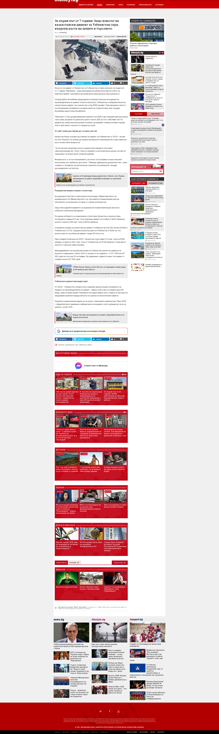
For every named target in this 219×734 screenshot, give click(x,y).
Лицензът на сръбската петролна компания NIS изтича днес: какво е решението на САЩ (144, 140)
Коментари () (121, 36)
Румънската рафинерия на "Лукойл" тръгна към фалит (154, 197)
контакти (161, 732)
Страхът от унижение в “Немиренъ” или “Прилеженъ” (114, 589)
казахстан (61, 345)
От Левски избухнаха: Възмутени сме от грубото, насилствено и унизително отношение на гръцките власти (146, 671)
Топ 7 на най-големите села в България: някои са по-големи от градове (67, 469)
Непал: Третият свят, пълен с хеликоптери (89, 588)
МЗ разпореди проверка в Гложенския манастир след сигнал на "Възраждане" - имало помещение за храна (67, 509)
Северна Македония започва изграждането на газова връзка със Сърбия (79, 682)
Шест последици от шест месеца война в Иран (115, 506)
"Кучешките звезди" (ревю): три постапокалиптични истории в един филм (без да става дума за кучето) (145, 69)
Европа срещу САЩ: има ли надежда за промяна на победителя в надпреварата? (67, 545)
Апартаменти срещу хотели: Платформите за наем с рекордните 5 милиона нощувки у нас (115, 432)
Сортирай (72, 563)
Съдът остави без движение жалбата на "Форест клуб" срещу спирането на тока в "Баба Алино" (79, 669)
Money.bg (66, 732)
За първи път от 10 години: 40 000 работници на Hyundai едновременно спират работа (114, 396)
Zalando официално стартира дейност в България (143, 44)
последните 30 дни (156, 183)
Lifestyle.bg (74, 732)
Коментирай (118, 563)
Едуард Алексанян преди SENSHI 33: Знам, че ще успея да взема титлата (154, 684)
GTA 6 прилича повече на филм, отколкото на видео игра (153, 106)
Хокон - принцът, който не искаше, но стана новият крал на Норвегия (79, 693)
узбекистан (82, 345)
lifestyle (137, 53)
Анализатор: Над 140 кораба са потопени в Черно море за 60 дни (153, 245)
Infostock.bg (104, 732)
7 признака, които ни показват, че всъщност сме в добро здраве (90, 469)
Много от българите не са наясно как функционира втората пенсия (90, 508)
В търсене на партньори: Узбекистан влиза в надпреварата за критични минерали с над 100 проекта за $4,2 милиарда (91, 397)
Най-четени (155, 114)
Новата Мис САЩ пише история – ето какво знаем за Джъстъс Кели (117, 690)
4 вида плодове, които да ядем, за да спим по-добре (114, 469)
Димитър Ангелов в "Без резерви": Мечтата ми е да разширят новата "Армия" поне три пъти (147, 655)
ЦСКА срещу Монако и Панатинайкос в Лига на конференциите (155, 695)
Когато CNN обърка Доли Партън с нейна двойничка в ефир (117, 678)
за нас (152, 732)
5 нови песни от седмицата (151, 57)
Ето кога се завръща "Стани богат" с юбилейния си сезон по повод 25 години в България (154, 97)
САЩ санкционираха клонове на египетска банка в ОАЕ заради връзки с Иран (71, 646)
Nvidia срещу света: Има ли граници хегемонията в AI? (91, 544)
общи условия (132, 732)
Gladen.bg (94, 732)
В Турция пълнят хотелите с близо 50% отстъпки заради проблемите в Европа (153, 235)
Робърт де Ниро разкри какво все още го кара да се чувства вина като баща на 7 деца (116, 667)
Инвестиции (134, 48)
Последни (138, 114)
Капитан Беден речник (66, 587)
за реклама (144, 732)
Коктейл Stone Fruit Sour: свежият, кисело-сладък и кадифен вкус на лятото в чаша (154, 79)
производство (69, 345)
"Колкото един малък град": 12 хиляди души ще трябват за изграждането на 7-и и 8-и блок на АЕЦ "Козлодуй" (66, 434)
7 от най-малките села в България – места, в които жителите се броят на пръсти (154, 88)
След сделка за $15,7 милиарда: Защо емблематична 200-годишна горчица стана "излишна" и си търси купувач (145, 150)
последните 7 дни (138, 183)
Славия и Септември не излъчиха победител (145, 645)
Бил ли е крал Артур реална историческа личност (104, 645)
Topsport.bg (84, 732)
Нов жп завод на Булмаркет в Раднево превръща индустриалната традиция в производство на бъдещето (145, 209)
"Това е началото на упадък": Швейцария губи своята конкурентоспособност (154, 254)
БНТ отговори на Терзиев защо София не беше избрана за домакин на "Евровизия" (79, 656)
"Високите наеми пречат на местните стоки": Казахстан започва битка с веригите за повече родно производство (67, 397)
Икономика (98, 36)
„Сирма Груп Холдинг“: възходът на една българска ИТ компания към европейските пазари (115, 546)
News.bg (57, 732)
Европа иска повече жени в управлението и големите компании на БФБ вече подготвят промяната (90, 433)
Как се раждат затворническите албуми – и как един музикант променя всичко (116, 654)
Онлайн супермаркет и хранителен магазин (153, 265)
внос (76, 345)
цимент (89, 345)
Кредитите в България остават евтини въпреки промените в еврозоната (145, 159)
